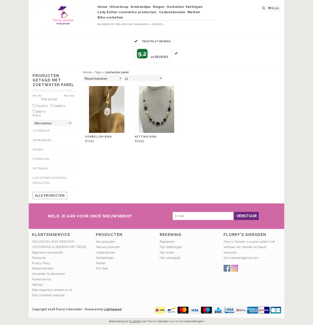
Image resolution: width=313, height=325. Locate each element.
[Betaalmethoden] (160, 310)
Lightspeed (113, 309)
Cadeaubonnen (172, 12)
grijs (40, 111)
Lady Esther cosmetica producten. (127, 12)
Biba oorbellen (110, 17)
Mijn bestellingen (171, 247)
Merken (193, 12)
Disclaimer (39, 258)
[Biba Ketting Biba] (156, 109)
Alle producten (50, 195)
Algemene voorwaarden (47, 252)
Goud (41, 106)
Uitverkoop (119, 7)
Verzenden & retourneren (48, 273)
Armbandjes (141, 7)
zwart (59, 106)
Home (103, 7)
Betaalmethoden (42, 268)
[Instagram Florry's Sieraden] (234, 268)
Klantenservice (41, 279)
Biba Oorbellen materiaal (48, 295)
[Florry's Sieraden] (63, 17)
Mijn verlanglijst (170, 258)
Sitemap (37, 284)
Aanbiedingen (105, 258)
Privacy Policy (41, 263)
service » (158, 24)
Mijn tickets (167, 252)
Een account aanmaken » (133, 24)
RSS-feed (102, 268)
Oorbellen (175, 7)
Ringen (159, 7)
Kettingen (194, 7)
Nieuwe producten (108, 247)
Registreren (167, 241)
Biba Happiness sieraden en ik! (52, 290)
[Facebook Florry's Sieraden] (227, 268)
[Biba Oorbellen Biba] (106, 109)
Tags (98, 72)
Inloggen (104, 24)
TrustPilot (135, 321)
